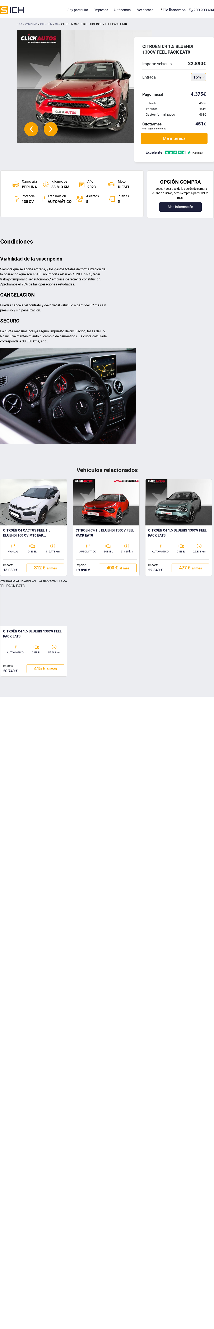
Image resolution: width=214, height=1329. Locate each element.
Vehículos (31, 24)
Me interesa (174, 138)
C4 (57, 24)
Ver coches (145, 10)
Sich (19, 24)
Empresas (100, 10)
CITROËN (46, 24)
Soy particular (78, 10)
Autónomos (122, 10)
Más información (180, 207)
